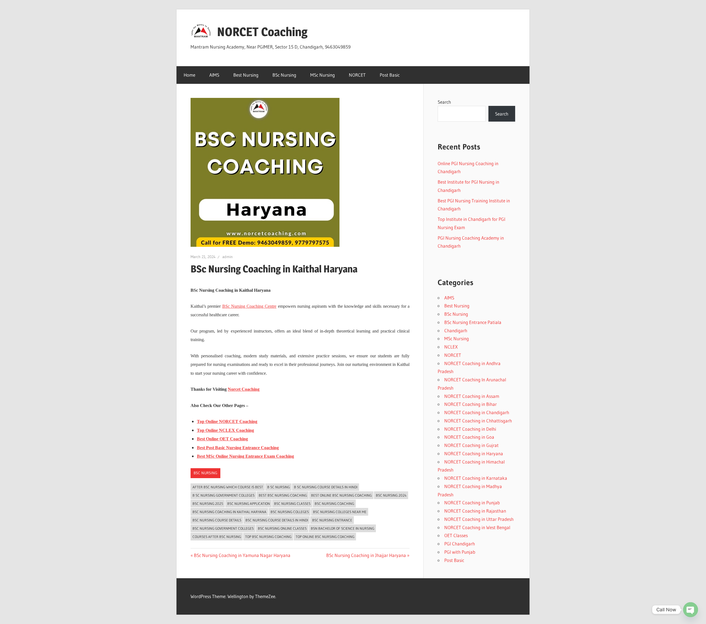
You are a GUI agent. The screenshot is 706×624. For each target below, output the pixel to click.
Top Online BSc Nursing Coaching (325, 536)
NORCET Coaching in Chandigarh (476, 412)
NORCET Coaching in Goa (469, 437)
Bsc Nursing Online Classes (282, 528)
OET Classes (456, 535)
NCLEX (451, 347)
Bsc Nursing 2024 (391, 495)
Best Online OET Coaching (222, 438)
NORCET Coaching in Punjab (472, 502)
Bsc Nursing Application (248, 503)
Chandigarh (455, 330)
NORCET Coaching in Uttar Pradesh (479, 519)
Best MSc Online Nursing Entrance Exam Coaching (245, 456)
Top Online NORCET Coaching (227, 421)
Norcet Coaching (244, 389)
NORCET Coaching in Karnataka (475, 478)
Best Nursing (245, 75)
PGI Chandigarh (459, 544)
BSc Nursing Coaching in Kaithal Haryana (229, 512)
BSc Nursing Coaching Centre (249, 306)
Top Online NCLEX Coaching (225, 430)
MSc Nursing (322, 75)
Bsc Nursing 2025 (207, 503)
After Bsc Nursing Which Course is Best (227, 487)
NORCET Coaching (262, 31)
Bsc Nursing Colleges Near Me (340, 512)
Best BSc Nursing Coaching (283, 495)
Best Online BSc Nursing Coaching (341, 495)
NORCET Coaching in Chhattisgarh (478, 421)
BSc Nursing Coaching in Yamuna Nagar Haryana (242, 555)
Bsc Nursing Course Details (216, 520)
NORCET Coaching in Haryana (473, 453)
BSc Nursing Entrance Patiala (472, 322)
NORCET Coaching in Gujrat (471, 445)
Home (189, 75)
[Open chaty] (690, 609)
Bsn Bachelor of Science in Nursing (342, 528)
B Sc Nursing (278, 487)
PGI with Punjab (459, 552)
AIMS (214, 75)
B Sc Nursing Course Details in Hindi (325, 487)
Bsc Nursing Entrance (332, 520)
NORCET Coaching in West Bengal (477, 527)
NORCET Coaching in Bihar (470, 404)
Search (444, 102)
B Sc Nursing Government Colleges (223, 495)
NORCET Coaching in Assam (471, 396)
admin (227, 256)
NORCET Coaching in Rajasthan (475, 511)
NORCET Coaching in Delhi (470, 429)
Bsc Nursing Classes (292, 503)
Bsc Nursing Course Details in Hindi (276, 520)
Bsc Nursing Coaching (334, 503)
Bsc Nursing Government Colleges (223, 528)
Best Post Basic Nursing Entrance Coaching (238, 447)
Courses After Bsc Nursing (216, 536)
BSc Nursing (284, 75)
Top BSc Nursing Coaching (268, 536)
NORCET (357, 75)
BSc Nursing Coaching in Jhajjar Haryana (366, 555)
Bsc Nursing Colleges (290, 512)
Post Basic (390, 75)
